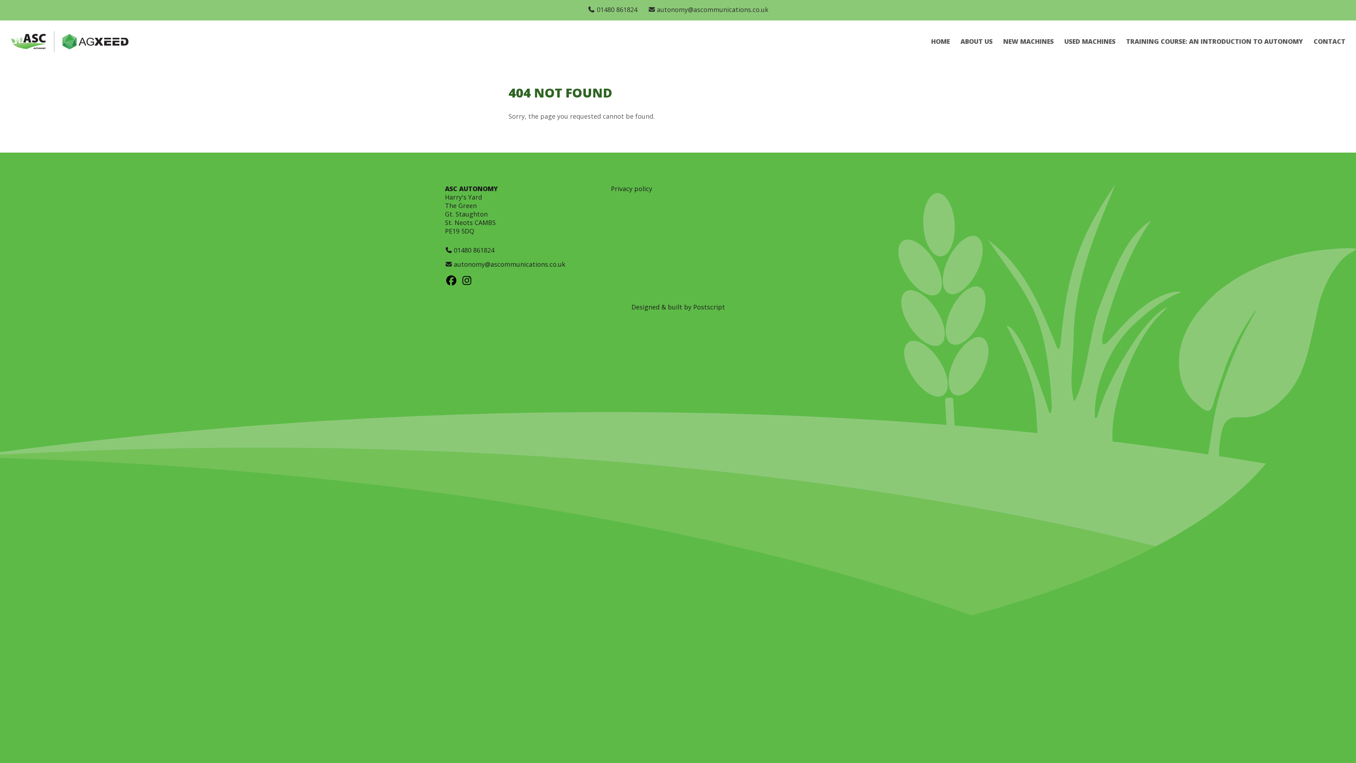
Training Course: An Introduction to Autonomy (1214, 41)
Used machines (1090, 41)
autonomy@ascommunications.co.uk (712, 9)
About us (977, 41)
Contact (1329, 41)
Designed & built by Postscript (678, 307)
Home (940, 41)
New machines (1028, 41)
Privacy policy (631, 188)
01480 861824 (617, 9)
